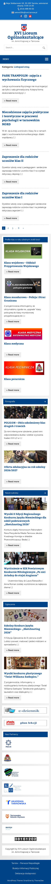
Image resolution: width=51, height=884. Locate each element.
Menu (6, 59)
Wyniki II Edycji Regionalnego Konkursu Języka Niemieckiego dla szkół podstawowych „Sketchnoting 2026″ (25, 519)
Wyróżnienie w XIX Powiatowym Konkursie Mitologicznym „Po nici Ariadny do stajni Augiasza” (24, 572)
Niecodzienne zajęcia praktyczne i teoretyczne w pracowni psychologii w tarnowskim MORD (25, 118)
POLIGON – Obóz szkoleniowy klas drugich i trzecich (24, 424)
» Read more (10, 100)
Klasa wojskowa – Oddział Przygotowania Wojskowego (21, 264)
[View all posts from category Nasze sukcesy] (45, 493)
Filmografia (10, 401)
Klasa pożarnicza (14, 379)
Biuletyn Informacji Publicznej (26, 868)
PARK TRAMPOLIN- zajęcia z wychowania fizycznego (21, 77)
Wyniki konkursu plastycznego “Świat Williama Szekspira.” (23, 675)
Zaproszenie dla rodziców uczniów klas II (20, 159)
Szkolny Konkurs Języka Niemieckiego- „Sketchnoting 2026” (22, 629)
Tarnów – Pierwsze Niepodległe (26, 863)
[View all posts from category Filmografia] (45, 402)
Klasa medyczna (14, 343)
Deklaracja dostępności (25, 874)
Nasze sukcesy (11, 493)
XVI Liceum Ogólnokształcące (25, 35)
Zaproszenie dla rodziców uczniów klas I (20, 195)
